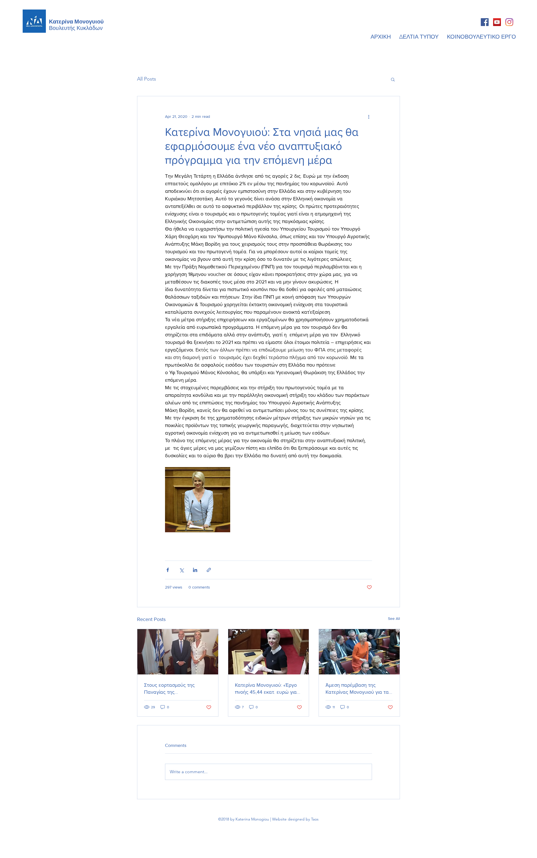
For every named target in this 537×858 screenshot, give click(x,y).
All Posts (146, 79)
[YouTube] (497, 22)
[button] (392, 79)
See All (394, 618)
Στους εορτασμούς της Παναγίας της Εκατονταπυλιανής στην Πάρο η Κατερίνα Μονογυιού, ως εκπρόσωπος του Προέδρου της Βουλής (177, 688)
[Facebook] (485, 22)
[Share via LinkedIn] (195, 570)
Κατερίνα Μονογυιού (76, 21)
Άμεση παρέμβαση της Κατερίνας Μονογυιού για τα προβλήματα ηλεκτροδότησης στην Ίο (359, 688)
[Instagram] (509, 22)
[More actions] (368, 116)
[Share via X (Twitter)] (181, 570)
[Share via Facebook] (167, 570)
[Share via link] (208, 570)
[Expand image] (197, 499)
